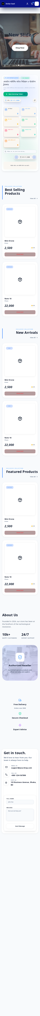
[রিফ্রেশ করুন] (35, 100)
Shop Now (20, 50)
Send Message (20, 826)
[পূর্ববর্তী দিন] (16, 157)
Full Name (10, 798)
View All (33, 198)
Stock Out (20, 254)
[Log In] (27, 4)
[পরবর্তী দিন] (34, 157)
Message (9, 807)
